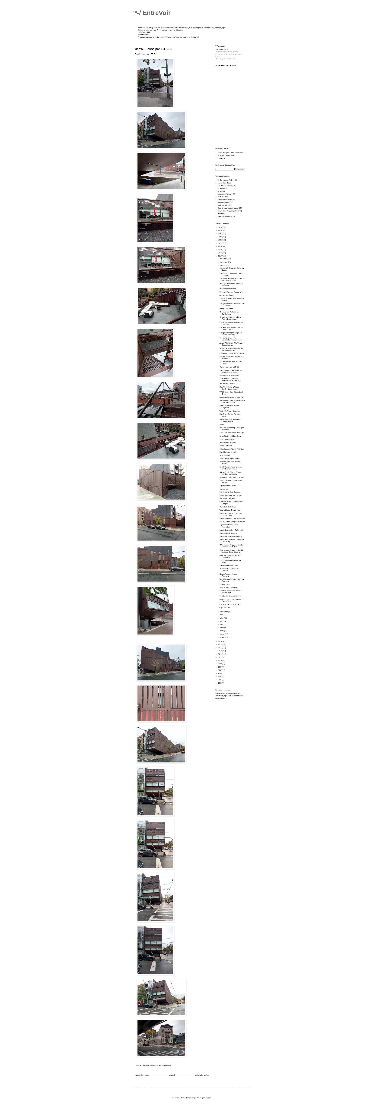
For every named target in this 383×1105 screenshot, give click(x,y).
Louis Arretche (223, 205)
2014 (220, 648)
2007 (220, 670)
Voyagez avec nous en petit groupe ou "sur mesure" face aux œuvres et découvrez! (168, 37)
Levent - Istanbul (225, 446)
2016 (220, 641)
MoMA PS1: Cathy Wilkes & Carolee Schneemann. (229, 388)
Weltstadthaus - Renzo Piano (230, 510)
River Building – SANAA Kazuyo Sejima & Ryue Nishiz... (230, 371)
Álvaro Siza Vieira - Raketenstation (232, 518)
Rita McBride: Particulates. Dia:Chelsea (229, 313)
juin (221, 621)
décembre (224, 259)
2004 (220, 680)
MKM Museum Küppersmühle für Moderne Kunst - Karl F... (231, 546)
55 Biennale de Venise (225, 180)
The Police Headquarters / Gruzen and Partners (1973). (231, 279)
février (222, 634)
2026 (220, 227)
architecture (222, 183)
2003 (220, 683)
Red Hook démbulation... (228, 289)
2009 (220, 664)
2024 (220, 233)
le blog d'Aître (145, 32)
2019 (220, 250)
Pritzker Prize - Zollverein (228, 587)
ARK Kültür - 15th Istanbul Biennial (231, 477)
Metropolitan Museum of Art (229, 375)
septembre (224, 612)
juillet (222, 618)
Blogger (208, 1098)
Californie (221, 197)
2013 (220, 651)
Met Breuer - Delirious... (228, 384)
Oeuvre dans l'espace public (228, 208)
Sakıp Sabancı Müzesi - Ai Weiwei (231, 449)
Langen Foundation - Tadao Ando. (231, 530)
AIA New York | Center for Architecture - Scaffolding (229, 379)
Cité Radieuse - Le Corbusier (230, 604)
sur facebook (144, 34)
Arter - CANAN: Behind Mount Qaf (231, 433)
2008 (220, 667)
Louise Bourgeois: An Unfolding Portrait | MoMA (230, 420)
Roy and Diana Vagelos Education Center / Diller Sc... (231, 328)
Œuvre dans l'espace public (228, 211)
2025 (220, 230)
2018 (220, 253)
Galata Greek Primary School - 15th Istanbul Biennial (230, 473)
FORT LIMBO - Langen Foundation (232, 522)
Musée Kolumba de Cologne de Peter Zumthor (230, 514)
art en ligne (221, 188)
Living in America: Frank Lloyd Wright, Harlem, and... (230, 318)
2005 (220, 676)
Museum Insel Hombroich (228, 533)
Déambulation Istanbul (227, 442)
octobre (223, 265)
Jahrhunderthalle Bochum (228, 565)
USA (219, 213)
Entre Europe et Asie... (227, 439)
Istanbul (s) (223, 489)
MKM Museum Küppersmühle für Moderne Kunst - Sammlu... (231, 551)
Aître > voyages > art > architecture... (170, 30)
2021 (220, 243)
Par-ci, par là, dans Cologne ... (230, 492)
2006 (220, 673)
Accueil (172, 1075)
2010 (220, 660)
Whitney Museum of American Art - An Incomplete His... (231, 349)
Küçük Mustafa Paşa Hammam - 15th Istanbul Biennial (231, 468)
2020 (220, 246)
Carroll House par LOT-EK (229, 367)
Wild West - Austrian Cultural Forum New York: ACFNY (232, 401)
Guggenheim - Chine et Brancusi (231, 397)
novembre (224, 262)
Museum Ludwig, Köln (227, 498)
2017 (220, 256)
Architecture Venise (225, 185)
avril (221, 628)
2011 (220, 657)
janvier (222, 637)
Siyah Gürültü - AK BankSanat (230, 436)
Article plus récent (142, 1075)
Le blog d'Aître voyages (226, 155)
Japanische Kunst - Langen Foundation (229, 526)
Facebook (221, 158)
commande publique (225, 200)
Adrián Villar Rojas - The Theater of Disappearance (232, 344)
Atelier (220, 191)
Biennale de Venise (224, 194)
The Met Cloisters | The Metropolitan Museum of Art (230, 339)
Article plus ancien (202, 1075)
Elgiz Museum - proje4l (227, 452)
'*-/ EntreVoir (152, 12)
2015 (220, 644)
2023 (220, 237)
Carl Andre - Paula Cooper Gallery (231, 353)
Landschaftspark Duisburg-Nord (231, 536)
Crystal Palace (224, 607)
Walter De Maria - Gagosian (229, 411)
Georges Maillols (224, 202)
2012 (220, 654)
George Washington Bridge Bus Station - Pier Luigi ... (230, 334)
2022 (220, 240)
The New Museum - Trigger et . (230, 292)
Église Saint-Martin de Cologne (230, 495)
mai (221, 624)
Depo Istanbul (224, 455)
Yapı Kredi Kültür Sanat (227, 486)
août (222, 615)
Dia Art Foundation (226, 309)
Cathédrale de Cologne (227, 507)
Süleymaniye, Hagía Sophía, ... (230, 458)
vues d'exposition (224, 216)
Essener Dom (224, 584)
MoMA (221, 424)
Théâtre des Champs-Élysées (230, 596)
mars (222, 631)
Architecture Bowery (226, 295)
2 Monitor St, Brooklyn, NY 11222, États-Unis (155, 1065)
